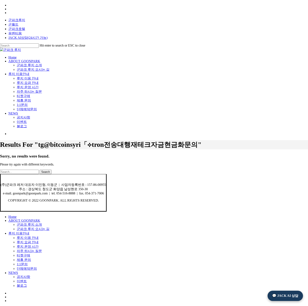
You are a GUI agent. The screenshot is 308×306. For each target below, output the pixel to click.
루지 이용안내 (18, 233)
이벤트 (22, 281)
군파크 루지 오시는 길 (33, 229)
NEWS (13, 273)
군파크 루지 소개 (29, 224)
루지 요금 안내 (28, 242)
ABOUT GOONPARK (24, 220)
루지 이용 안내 (28, 238)
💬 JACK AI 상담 (285, 295)
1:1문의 (22, 264)
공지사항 (23, 277)
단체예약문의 (27, 268)
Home (12, 217)
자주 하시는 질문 (29, 251)
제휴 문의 (24, 260)
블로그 (22, 285)
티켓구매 (23, 255)
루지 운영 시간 (28, 246)
